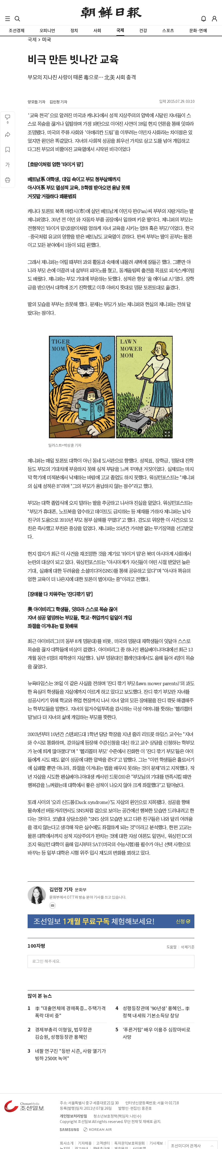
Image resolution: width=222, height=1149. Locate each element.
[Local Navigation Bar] (7, 18)
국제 (32, 40)
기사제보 (156, 1143)
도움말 (171, 947)
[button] (7, 18)
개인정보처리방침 (73, 1116)
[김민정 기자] (37, 895)
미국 (46, 40)
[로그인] (214, 18)
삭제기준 (187, 947)
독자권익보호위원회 (129, 1143)
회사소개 (66, 1143)
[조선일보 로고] (111, 12)
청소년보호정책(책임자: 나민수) (117, 1116)
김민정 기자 (58, 102)
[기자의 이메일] (52, 907)
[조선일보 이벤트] (111, 921)
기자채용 (85, 1143)
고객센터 (103, 1143)
